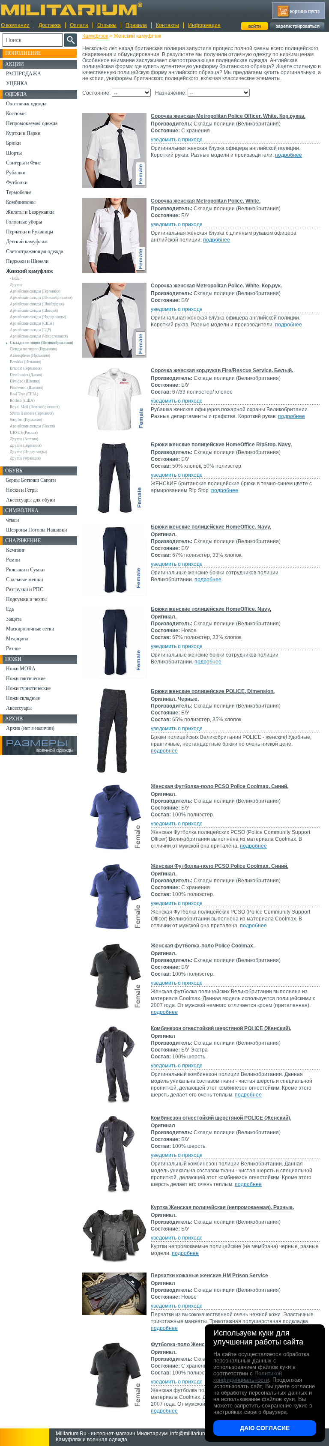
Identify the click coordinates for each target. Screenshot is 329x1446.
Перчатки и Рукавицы (29, 232)
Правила (136, 25)
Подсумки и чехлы (26, 599)
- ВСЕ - (16, 278)
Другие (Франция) (25, 458)
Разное (13, 648)
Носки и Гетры (22, 490)
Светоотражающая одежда (34, 251)
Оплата (79, 25)
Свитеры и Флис (23, 163)
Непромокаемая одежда (31, 123)
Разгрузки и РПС (24, 589)
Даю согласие (265, 1428)
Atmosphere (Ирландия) (30, 355)
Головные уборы (24, 222)
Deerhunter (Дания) (26, 375)
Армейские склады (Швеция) (34, 310)
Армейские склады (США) (32, 323)
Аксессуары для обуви (30, 500)
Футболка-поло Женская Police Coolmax (202, 1344)
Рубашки (15, 173)
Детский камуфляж (27, 242)
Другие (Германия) (26, 445)
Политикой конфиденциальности (247, 1376)
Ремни (13, 560)
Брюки (13, 143)
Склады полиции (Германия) (33, 349)
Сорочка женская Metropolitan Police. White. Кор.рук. (216, 286)
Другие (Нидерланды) (28, 452)
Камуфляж (95, 36)
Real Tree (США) (24, 394)
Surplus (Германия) (26, 420)
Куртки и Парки (23, 133)
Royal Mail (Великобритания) (35, 407)
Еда (10, 609)
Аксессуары (19, 708)
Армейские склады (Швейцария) (37, 304)
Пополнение (23, 53)
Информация (204, 25)
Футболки (16, 182)
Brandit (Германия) (26, 368)
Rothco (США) (22, 400)
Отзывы (107, 25)
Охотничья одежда (26, 104)
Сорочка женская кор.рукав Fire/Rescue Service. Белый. (222, 370)
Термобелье (18, 192)
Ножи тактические (25, 678)
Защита (13, 619)
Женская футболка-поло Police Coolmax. (202, 946)
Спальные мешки (24, 580)
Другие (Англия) (24, 439)
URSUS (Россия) (24, 432)
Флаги (12, 520)
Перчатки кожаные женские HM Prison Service (209, 1276)
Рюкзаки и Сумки (25, 570)
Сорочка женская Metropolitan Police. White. (205, 201)
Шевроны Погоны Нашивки (36, 530)
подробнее (288, 155)
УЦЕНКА (17, 84)
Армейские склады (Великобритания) (41, 298)
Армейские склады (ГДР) (30, 330)
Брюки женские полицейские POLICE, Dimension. (213, 691)
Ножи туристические (28, 688)
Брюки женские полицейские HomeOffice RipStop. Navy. (221, 445)
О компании (15, 25)
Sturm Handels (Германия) (32, 413)
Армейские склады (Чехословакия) (39, 336)
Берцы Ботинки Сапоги (31, 480)
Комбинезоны (21, 202)
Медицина (17, 639)
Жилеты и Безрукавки (30, 212)
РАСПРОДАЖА (23, 74)
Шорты (14, 153)
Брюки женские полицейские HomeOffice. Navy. (211, 527)
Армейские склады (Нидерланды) (38, 317)
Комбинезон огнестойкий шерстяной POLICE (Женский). (221, 1028)
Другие (16, 285)
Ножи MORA (21, 669)
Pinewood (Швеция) (26, 387)
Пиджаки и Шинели (27, 261)
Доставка (50, 25)
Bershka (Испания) (25, 362)
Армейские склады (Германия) (35, 291)
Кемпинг (15, 550)
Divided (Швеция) (25, 381)
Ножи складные (23, 698)
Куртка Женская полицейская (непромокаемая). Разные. (222, 1207)
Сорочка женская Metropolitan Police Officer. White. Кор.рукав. (228, 116)
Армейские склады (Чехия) (32, 426)
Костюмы (16, 114)
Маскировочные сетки (30, 629)
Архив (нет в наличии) (30, 728)
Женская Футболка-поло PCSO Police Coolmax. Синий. (219, 786)
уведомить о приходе (177, 140)
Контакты (167, 25)
